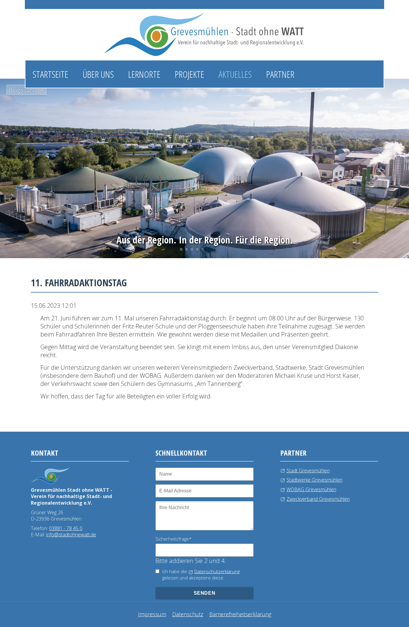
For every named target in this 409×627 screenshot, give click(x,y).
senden (205, 593)
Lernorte (144, 74)
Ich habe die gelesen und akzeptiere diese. (201, 574)
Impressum (152, 614)
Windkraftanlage (197, 249)
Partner (280, 74)
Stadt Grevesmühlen (308, 470)
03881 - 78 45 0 (65, 528)
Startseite (50, 74)
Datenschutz (187, 614)
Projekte (189, 74)
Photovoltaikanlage (186, 249)
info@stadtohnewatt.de (71, 534)
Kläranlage (202, 249)
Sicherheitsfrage (173, 539)
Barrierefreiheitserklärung (240, 614)
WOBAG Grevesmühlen (311, 489)
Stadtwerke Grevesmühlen (315, 480)
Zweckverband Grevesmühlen (318, 499)
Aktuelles (235, 74)
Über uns (98, 74)
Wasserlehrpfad (191, 249)
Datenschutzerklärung (217, 571)
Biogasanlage (181, 249)
